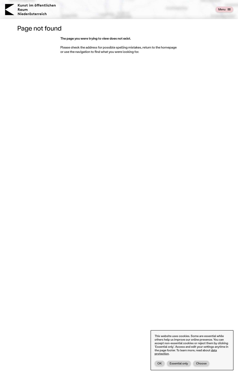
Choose (201, 363)
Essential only (179, 363)
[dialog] (192, 350)
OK (159, 363)
